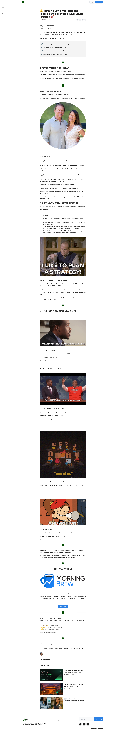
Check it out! (63, 606)
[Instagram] (88, 724)
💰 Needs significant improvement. (50, 629)
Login (92, 2)
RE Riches (42, 7)
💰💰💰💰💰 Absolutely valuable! (50, 625)
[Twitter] (80, 724)
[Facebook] (84, 724)
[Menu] (104, 2)
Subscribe (99, 2)
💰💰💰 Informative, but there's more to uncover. (53, 627)
